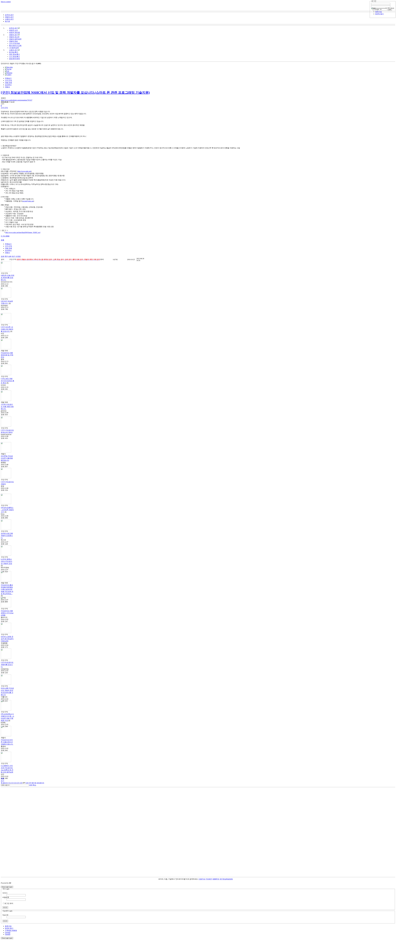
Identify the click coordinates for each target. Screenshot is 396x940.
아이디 (4, 893)
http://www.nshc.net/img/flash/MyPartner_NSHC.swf (22, 232)
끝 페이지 (40, 783)
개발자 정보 (13, 41)
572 (9, 783)
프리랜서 (8, 85)
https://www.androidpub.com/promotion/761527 (16, 100)
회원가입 (378, 12)
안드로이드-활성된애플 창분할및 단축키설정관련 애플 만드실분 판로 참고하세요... (7, 589)
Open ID (5, 915)
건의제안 (209, 879)
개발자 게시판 (14, 37)
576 (21, 783)
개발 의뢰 (8, 82)
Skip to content (6, 2)
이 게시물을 (5, 236)
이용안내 (202, 879)
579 (29, 783)
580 (32, 783)
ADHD (235, 879)
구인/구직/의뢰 (14, 43)
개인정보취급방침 (226, 879)
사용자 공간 (13, 50)
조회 (2, 256)
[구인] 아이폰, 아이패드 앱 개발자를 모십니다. (7, 329)
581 (35, 783)
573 (12, 783)
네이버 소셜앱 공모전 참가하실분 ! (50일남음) (7, 639)
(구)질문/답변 (14, 48)
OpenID (7, 932)
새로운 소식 (13, 30)
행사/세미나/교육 (15, 45)
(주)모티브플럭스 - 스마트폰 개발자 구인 (7, 510)
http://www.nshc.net (24, 171)
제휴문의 (216, 879)
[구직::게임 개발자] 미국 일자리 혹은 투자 (7, 381)
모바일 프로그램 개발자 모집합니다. (7, 536)
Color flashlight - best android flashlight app (49, 885)
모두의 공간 (13, 28)
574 (15, 783)
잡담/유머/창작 (14, 59)
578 (27, 783)
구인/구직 (8, 80)
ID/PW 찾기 (379, 14)
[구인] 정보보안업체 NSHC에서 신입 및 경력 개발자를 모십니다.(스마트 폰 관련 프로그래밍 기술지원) (75, 92)
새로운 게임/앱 (14, 32)
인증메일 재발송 (11, 930)
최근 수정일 (16, 256)
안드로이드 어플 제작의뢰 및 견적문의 (7, 355)
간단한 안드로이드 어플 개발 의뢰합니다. (7, 407)
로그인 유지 (9, 903)
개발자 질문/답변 (15, 39)
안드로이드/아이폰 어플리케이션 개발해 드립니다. (7, 742)
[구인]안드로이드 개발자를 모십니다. (7, 665)
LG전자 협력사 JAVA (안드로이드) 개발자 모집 (6, 561)
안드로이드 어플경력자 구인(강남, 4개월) (7, 613)
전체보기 (8, 78)
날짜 (10, 256)
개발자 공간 (13, 35)
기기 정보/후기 (14, 56)
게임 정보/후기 (14, 54)
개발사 (7, 87)
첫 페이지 (4, 783)
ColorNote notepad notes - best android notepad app (18, 885)
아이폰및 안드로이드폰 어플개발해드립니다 (7, 458)
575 (18, 783)
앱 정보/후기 (13, 52)
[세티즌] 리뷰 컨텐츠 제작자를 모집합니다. (7, 278)
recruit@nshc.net (28, 201)
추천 (6, 256)
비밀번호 (5, 897)
